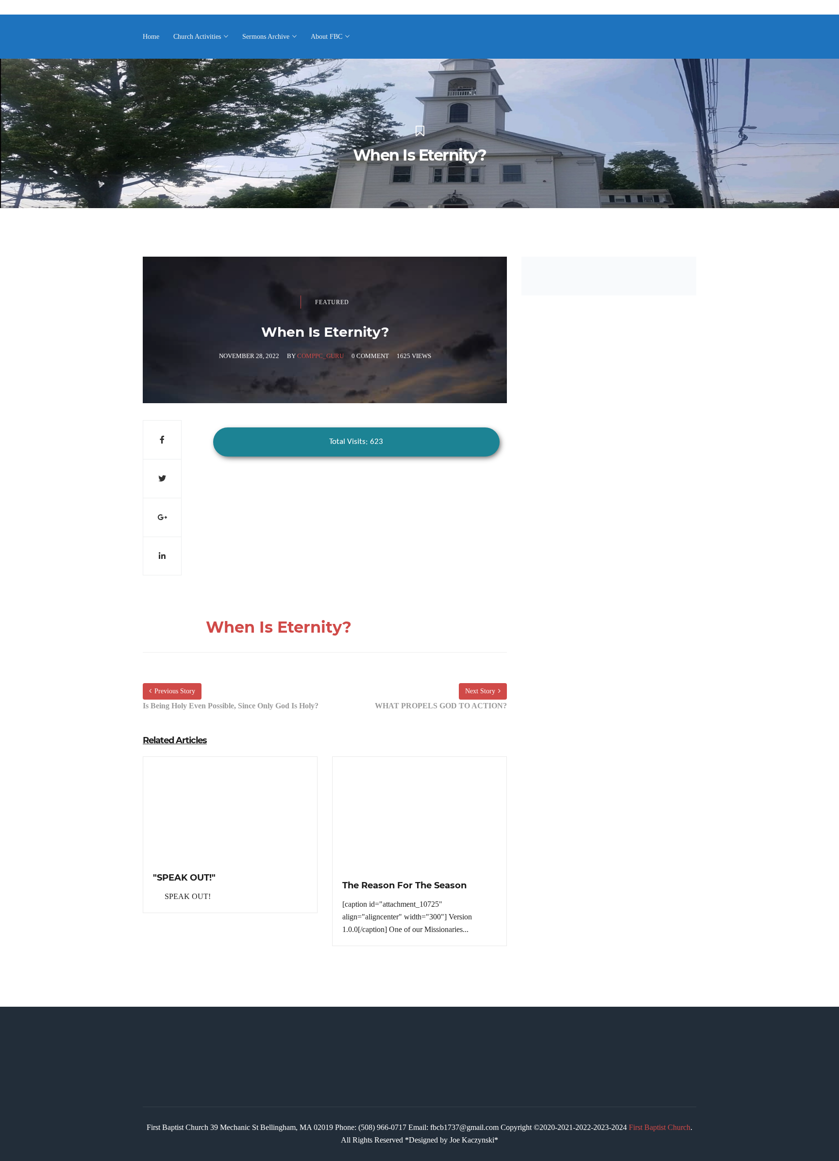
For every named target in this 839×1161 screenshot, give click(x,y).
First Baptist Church (659, 1127)
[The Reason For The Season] (419, 822)
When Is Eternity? (279, 627)
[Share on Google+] (162, 517)
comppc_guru (320, 356)
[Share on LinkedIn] (162, 556)
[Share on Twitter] (162, 478)
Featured (332, 302)
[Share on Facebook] (162, 439)
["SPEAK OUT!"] (230, 819)
